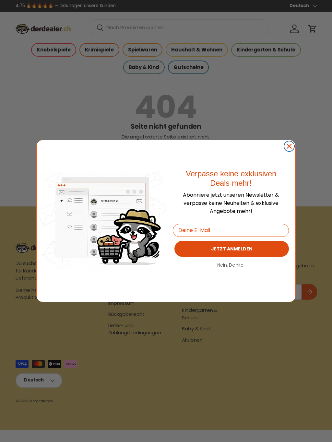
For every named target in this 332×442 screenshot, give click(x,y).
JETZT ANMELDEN (232, 249)
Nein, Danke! (230, 265)
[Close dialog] (289, 146)
